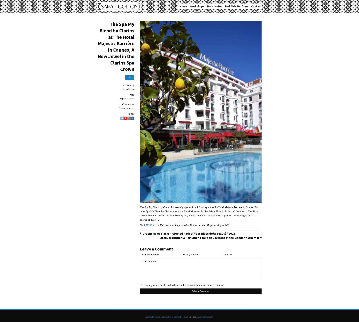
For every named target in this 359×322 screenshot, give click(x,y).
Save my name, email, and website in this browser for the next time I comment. (184, 285)
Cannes (130, 77)
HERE (149, 225)
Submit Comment (201, 291)
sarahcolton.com (152, 317)
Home (183, 6)
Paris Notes (214, 6)
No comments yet (126, 108)
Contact (256, 6)
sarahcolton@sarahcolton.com (174, 317)
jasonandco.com (206, 317)
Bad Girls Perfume (236, 6)
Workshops (197, 6)
